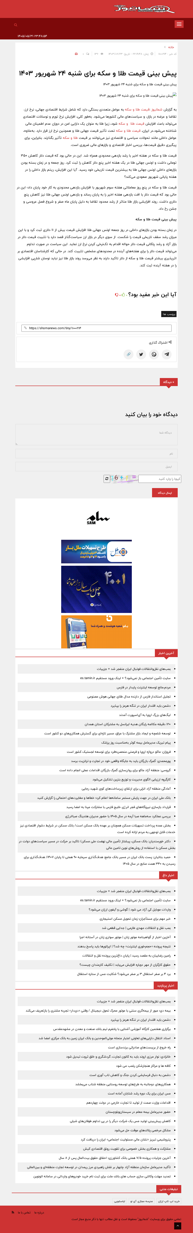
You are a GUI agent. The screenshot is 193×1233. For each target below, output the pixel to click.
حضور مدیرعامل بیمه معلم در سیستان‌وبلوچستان (138, 1112)
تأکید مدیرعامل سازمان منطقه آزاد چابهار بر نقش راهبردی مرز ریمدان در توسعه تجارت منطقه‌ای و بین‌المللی (99, 1167)
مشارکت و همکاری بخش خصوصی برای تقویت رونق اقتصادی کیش (127, 1149)
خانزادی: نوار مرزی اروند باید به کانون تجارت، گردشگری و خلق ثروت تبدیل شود (118, 1056)
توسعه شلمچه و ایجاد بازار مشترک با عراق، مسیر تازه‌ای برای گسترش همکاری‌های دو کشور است (107, 733)
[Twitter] (141, 354)
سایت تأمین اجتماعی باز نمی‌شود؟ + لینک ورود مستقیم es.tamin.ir (125, 678)
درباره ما (39, 1212)
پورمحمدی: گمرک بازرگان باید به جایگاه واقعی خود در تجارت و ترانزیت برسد (121, 761)
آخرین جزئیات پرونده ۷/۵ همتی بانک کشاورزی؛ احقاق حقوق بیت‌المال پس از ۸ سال (115, 1158)
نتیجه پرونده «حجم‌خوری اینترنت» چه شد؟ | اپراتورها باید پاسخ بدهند (124, 946)
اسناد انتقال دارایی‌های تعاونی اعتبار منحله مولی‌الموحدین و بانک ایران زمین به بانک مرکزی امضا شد (105, 1038)
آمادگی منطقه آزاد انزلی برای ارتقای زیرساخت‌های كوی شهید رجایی (126, 788)
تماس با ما (24, 1212)
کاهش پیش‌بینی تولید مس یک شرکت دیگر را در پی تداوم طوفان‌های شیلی (120, 1121)
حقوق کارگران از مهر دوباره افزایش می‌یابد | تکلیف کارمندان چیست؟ (125, 965)
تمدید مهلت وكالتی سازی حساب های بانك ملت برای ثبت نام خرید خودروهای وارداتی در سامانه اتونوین (102, 1176)
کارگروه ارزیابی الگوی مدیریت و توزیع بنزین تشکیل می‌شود (131, 779)
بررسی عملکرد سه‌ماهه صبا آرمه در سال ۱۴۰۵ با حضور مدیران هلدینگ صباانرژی (118, 816)
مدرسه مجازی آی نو (141, 1201)
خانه (171, 47)
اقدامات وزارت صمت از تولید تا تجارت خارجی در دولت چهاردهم (128, 1102)
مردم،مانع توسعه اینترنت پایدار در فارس (144, 687)
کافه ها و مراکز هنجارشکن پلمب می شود (143, 1066)
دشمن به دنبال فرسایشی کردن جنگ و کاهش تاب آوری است (130, 1075)
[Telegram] (167, 354)
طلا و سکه (71, 138)
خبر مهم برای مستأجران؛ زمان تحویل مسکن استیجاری (135, 919)
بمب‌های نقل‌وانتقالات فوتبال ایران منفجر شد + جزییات (134, 669)
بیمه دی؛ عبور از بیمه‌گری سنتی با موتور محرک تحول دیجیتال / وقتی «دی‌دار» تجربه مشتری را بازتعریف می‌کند (98, 1010)
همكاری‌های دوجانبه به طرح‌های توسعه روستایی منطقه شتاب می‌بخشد (123, 1084)
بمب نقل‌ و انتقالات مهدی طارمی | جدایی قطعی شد (136, 928)
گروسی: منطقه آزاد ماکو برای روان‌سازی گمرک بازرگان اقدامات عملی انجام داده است (115, 770)
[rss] (13, 1212)
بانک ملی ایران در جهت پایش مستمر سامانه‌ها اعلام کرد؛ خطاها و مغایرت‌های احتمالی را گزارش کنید (104, 798)
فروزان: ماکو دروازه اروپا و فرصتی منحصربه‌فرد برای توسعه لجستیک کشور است (119, 752)
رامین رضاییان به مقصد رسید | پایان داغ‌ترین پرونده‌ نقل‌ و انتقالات (126, 955)
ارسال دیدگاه (165, 492)
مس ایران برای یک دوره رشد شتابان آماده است (139, 1093)
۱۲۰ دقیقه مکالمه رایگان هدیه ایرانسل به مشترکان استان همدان (128, 724)
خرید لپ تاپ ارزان (169, 1201)
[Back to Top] (177, 1225)
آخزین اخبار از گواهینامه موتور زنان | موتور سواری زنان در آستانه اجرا (125, 937)
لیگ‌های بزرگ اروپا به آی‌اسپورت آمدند (145, 715)
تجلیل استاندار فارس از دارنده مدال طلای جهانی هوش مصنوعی (129, 696)
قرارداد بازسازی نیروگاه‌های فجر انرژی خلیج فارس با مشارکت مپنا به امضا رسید (118, 807)
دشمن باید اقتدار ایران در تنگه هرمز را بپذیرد (141, 706)
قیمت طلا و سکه (136, 109)
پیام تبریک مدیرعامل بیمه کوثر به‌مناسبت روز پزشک (136, 742)
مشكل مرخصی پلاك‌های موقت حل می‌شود (142, 1130)
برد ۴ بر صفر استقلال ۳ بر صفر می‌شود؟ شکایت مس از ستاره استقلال (124, 974)
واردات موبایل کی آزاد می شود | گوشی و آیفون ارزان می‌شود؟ (130, 909)
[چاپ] (75, 53)
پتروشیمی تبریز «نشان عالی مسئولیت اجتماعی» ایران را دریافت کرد (126, 1139)
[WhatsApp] (154, 354)
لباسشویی (119, 1201)
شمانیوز (157, 109)
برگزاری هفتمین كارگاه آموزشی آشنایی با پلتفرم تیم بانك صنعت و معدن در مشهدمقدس (112, 1029)
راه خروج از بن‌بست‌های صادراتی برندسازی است (139, 1047)
